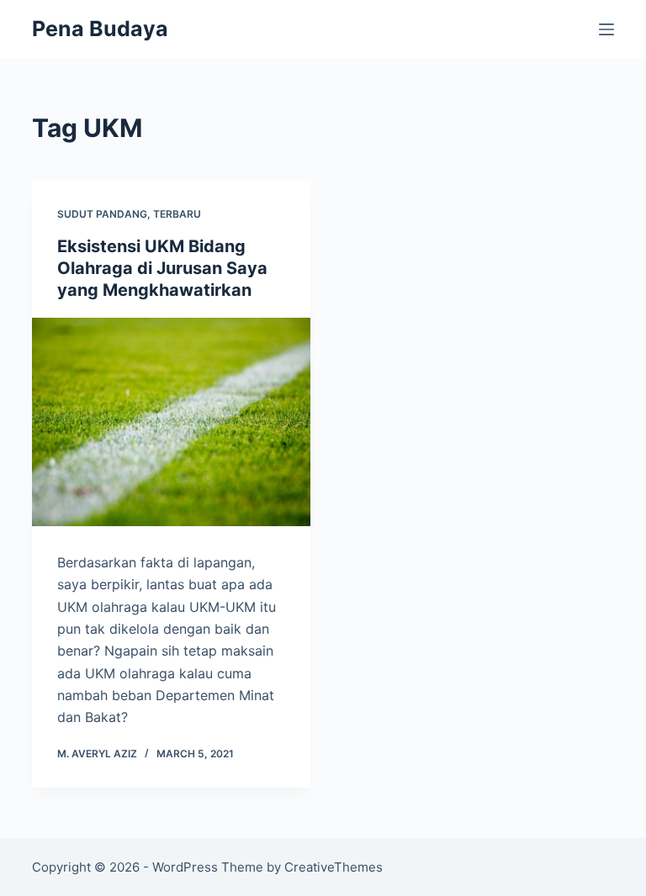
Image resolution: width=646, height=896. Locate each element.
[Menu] (606, 29)
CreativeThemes (333, 867)
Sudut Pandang (102, 214)
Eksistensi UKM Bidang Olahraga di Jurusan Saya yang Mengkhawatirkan (162, 268)
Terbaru (177, 214)
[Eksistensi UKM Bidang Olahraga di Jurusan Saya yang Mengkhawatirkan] (171, 422)
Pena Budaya (100, 28)
